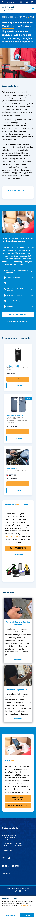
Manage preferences (18, 910)
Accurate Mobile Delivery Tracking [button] (16, 289)
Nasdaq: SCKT (8, 850)
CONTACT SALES (18, 554)
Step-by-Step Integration (18, 315)
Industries (23, 17)
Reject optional (10, 915)
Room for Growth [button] (13, 277)
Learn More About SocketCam (18, 798)
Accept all (27, 915)
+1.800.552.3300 (17, 844)
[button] (32, 2)
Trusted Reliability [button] (13, 301)
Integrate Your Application (18, 806)
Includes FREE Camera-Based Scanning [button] (17, 271)
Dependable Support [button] (14, 295)
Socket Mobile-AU (9, 17)
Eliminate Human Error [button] (15, 283)
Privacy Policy (25, 905)
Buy (18, 379)
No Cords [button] (10, 306)
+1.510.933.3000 (17, 846)
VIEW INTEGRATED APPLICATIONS (17, 321)
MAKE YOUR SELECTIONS (17, 548)
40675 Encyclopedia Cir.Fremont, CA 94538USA (11, 837)
